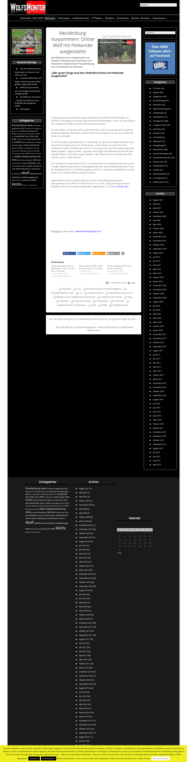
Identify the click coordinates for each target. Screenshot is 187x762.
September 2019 (160, 249)
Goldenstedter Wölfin (61, 497)
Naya (129, 297)
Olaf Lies (37, 160)
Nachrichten (158, 149)
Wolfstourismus (159, 182)
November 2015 (159, 436)
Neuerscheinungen (160, 153)
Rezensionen (158, 161)
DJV (23, 128)
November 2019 (159, 240)
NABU (18, 156)
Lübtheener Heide (95, 292)
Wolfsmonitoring (17, 180)
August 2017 (158, 350)
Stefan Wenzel (33, 166)
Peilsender (64, 301)
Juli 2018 (156, 306)
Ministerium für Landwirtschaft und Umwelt (76, 297)
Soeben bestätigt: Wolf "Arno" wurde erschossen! (119, 267)
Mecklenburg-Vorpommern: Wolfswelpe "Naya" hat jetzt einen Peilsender (62, 268)
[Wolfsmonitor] (28, 7)
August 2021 (158, 200)
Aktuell (155, 92)
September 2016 (160, 395)
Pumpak (24, 163)
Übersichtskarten (160, 174)
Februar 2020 (158, 228)
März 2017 (157, 371)
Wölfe (17, 184)
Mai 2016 (157, 411)
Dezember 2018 (159, 285)
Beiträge (49, 18)
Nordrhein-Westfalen (24, 160)
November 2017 (159, 338)
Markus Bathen (28, 151)
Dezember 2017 (159, 334)
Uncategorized (159, 178)
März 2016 (157, 420)
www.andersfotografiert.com (88, 231)
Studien (109, 18)
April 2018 (157, 318)
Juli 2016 (156, 403)
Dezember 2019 (159, 236)
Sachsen (32, 163)
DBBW (29, 125)
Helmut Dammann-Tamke (31, 142)
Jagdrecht (15, 148)
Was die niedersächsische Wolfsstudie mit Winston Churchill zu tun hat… (28, 71)
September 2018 (160, 297)
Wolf (25, 172)
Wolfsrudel (28, 180)
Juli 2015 (156, 452)
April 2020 (157, 224)
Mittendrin (157, 141)
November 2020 (159, 216)
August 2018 (158, 302)
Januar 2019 (158, 281)
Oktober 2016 (158, 391)
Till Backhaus (102, 301)
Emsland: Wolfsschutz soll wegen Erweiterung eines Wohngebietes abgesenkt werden (28, 81)
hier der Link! (122, 186)
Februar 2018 (158, 326)
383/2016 (66, 288)
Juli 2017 (156, 354)
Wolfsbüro (16, 177)
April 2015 (157, 464)
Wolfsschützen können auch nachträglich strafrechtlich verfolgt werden (27, 90)
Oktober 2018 (158, 293)
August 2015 (158, 448)
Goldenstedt (21, 139)
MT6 (27, 153)
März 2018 (157, 322)
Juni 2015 (156, 456)
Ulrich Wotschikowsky (35, 518)
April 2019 (157, 269)
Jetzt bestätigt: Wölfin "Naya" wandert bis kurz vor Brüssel (91, 267)
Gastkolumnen (81, 18)
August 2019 (158, 253)
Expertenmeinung (160, 109)
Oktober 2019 (158, 245)
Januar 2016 (158, 428)
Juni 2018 (156, 310)
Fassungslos (25, 109)
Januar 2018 (158, 330)
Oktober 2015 (158, 440)
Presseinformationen (161, 157)
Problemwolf (16, 163)
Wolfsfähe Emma (120, 305)
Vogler (133, 282)
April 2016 (157, 416)
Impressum (159, 18)
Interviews (63, 18)
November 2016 (159, 387)
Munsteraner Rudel (32, 509)
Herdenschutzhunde (31, 145)
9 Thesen (97, 18)
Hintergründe (158, 121)
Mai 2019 (157, 265)
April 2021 (157, 208)
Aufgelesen (157, 96)
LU (80, 292)
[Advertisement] (93, 97)
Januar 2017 (158, 379)
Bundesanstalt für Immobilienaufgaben (104, 288)
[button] (69, 253)
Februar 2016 (158, 424)
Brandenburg (19, 125)
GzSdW (17, 142)
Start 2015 (38, 18)
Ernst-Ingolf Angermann (40, 492)
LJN (21, 151)
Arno (79, 288)
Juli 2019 (156, 257)
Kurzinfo (156, 133)
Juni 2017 (156, 359)
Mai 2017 (157, 363)
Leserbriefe (157, 137)
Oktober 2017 (158, 342)
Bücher (135, 18)
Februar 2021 (158, 212)
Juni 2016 (156, 407)
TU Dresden (119, 301)
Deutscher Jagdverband (55, 489)
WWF (34, 180)
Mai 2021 (157, 204)
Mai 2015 (157, 460)
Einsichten (122, 18)
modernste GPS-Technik (111, 297)
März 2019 (157, 273)
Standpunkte (158, 166)
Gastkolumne (158, 117)
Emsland (28, 128)
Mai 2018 (157, 314)
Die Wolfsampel (159, 100)
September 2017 (160, 346)
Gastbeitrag (157, 113)
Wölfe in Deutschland (29, 185)
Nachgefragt (158, 145)
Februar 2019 (158, 277)
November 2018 (159, 289)
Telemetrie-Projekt (82, 301)
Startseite (25, 18)
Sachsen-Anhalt (43, 515)
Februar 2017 (158, 375)
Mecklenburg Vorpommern (121, 292)
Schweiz (23, 166)
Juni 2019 (156, 261)
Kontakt (144, 18)
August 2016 (158, 399)
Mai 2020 (157, 220)
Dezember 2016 (159, 383)
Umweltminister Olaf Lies (55, 518)
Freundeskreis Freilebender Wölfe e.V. (43, 494)
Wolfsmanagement (30, 177)
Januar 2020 (158, 232)
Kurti (21, 148)
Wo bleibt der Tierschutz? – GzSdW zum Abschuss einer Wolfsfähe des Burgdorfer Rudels (28, 101)
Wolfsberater (36, 173)
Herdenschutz (17, 145)
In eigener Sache (160, 125)
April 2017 (157, 367)
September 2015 (160, 444)
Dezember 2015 (159, 432)
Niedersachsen (29, 156)
